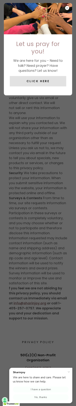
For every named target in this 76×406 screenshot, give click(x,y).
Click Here (38, 81)
